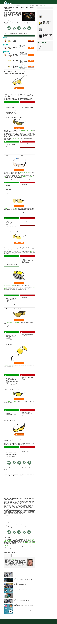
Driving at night (6, 545)
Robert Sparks (14, 559)
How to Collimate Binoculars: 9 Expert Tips (47, 15)
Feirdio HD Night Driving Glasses (10, 365)
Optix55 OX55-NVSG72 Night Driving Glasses (26, 130)
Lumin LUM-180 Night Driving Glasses (24, 172)
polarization (5, 92)
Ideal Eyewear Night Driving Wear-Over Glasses (12, 322)
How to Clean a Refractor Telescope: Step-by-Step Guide (47, 29)
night (12, 90)
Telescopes (40, 48)
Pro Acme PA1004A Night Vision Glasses (11, 208)
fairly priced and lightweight (15, 138)
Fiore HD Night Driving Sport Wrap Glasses (11, 401)
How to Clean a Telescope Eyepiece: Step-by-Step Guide (47, 35)
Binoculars (40, 44)
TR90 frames (14, 439)
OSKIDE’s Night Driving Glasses (17, 436)
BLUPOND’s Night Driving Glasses (9, 285)
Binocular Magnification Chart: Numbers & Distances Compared (47, 22)
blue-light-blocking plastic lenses (23, 211)
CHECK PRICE (31, 40)
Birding (40, 46)
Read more (43, 5)
